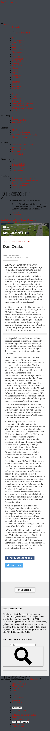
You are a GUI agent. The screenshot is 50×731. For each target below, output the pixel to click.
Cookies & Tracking (20, 722)
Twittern (16, 565)
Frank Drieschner (11, 255)
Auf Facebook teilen (21, 558)
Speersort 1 (15, 233)
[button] (5, 25)
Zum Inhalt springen (9, 2)
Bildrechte (17, 708)
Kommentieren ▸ (25, 590)
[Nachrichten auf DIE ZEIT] (15, 195)
